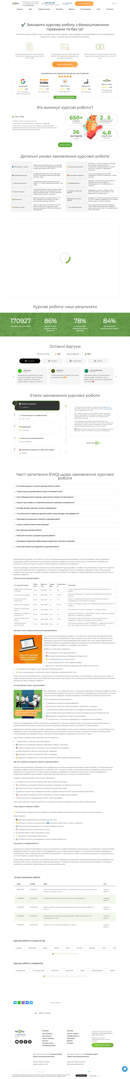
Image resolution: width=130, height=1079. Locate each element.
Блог (98, 9)
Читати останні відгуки (65, 97)
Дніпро (19, 948)
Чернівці (79, 948)
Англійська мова (38, 970)
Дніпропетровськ (48, 1056)
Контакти (109, 9)
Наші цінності (47, 1036)
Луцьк (104, 948)
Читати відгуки (65, 145)
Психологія (55, 970)
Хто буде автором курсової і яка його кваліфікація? (37, 508)
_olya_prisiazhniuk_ (62, 370)
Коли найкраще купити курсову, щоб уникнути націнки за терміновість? (45, 497)
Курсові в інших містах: (41, 1054)
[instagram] (30, 1042)
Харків (56, 948)
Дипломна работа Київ (75, 1064)
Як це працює (86, 9)
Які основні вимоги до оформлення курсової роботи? (38, 547)
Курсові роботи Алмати (41, 1062)
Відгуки (71, 9)
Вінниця (92, 948)
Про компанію (47, 1033)
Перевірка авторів (48, 1045)
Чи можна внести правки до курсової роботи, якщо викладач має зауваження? (48, 514)
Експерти (59, 9)
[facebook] (25, 1042)
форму (106, 407)
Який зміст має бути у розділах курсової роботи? (36, 536)
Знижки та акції (44, 9)
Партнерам (71, 1038)
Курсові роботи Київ (40, 1064)
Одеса (45, 948)
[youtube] (17, 1042)
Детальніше (93, 1075)
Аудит (82, 970)
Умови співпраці (48, 1038)
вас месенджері (106, 409)
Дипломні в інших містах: (76, 1054)
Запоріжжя (32, 948)
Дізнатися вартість (65, 64)
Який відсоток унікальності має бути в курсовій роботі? (38, 519)
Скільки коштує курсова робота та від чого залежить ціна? (40, 491)
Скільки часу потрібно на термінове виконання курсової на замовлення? (46, 502)
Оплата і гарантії (73, 1033)
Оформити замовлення (84, 3)
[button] (53, 953)
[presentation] (14, 377)
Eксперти (70, 1043)
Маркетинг (70, 970)
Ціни (30, 9)
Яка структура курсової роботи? (29, 530)
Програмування (97, 970)
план (60, 659)
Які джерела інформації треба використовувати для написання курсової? (46, 541)
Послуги (20, 9)
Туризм (112, 970)
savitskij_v (26, 370)
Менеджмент (21, 970)
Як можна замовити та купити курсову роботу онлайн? (38, 486)
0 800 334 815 (49, 3)
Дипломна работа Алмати (76, 1062)
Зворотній (68, 3)
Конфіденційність (73, 1036)
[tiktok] (21, 1042)
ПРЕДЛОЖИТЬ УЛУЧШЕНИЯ (102, 1045)
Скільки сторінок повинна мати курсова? (33, 524)
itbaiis (92, 370)
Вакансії (70, 1041)
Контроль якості (47, 1043)
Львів (67, 948)
